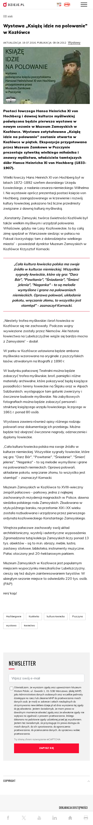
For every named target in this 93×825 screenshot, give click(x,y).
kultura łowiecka (56, 616)
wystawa (11, 625)
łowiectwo (29, 625)
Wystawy (74, 42)
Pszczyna (77, 616)
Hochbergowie (13, 616)
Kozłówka (34, 616)
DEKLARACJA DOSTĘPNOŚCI (73, 807)
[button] (89, 781)
